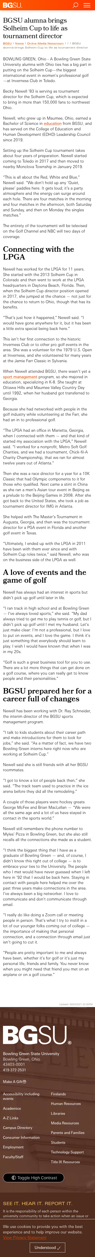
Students (58, 1142)
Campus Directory (17, 1128)
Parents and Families (68, 1133)
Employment (13, 1147)
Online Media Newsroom (45, 43)
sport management (20, 376)
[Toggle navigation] (87, 5)
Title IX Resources (65, 1162)
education (53, 123)
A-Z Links (10, 1118)
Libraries (58, 1113)
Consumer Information (21, 1137)
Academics (12, 1108)
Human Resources (66, 1104)
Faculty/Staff (13, 1157)
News (19, 43)
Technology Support (67, 1152)
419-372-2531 (14, 1070)
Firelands (58, 1094)
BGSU (7, 43)
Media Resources (65, 1123)
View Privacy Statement (24, 1237)
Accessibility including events (21, 1096)
